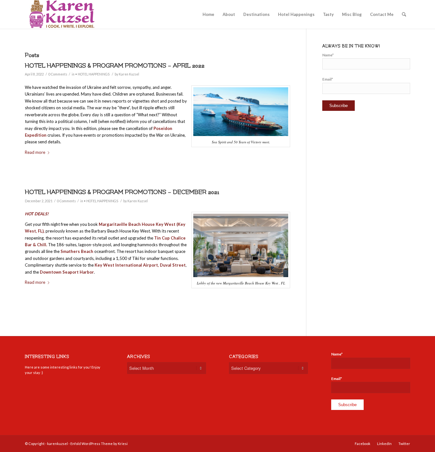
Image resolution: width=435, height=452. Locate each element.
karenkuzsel (57, 443)
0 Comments (57, 74)
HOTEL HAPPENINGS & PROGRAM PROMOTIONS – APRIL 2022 (114, 65)
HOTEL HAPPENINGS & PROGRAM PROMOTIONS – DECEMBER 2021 (122, 192)
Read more (35, 152)
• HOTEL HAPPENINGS (92, 74)
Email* (327, 79)
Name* (328, 55)
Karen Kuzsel (129, 74)
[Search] (404, 14)
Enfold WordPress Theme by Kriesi (99, 443)
